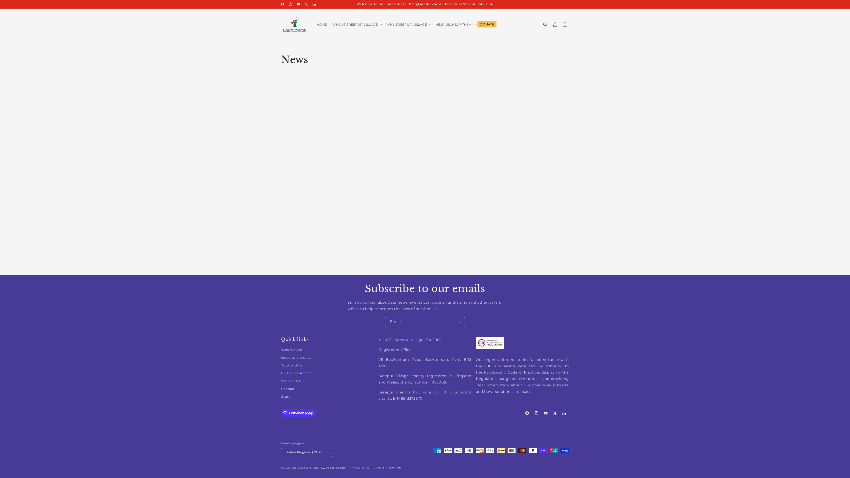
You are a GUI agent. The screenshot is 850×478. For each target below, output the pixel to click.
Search (287, 397)
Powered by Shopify (333, 467)
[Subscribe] (460, 322)
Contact (287, 389)
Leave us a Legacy (296, 358)
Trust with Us (292, 365)
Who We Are (291, 350)
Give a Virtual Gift (296, 373)
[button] (357, 24)
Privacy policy (360, 467)
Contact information (387, 467)
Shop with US (292, 381)
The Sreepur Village (305, 467)
